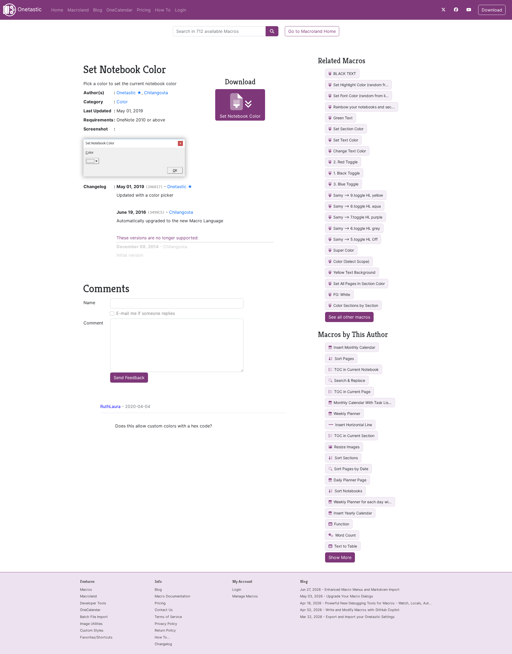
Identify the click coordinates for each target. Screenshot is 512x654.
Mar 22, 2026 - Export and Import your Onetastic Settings (347, 617)
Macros (86, 590)
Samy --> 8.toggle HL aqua (356, 206)
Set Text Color (345, 140)
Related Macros (341, 60)
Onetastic (29, 9)
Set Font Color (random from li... (360, 95)
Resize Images (346, 447)
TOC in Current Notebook (356, 369)
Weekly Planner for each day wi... (362, 502)
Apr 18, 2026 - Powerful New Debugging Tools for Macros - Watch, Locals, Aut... (366, 603)
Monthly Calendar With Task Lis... (362, 402)
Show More (340, 557)
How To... (162, 637)
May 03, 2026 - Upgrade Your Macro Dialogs (336, 596)
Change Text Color (349, 151)
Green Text (342, 118)
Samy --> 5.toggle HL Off (355, 239)
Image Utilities (91, 624)
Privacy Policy (166, 624)
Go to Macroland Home (312, 31)
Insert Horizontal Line (353, 424)
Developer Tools (93, 603)
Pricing (144, 10)
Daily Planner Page (349, 480)
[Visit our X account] (443, 10)
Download (492, 10)
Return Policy (165, 630)
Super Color (343, 250)
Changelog (163, 644)
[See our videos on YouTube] (469, 10)
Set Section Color (347, 128)
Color (122, 101)
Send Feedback (129, 377)
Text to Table (345, 546)
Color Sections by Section (355, 305)
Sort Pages (344, 358)
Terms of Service (168, 617)
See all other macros (349, 317)
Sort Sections (346, 457)
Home (57, 10)
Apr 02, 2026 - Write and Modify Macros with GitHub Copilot (349, 610)
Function (341, 524)
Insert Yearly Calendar (352, 513)
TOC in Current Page (351, 391)
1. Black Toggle (346, 173)
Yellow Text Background (353, 272)
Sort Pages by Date (350, 468)
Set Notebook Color (240, 116)
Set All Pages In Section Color (358, 283)
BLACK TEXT (344, 73)
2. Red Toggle (345, 162)
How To (163, 10)
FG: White (341, 294)
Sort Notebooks (348, 491)
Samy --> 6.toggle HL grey (356, 228)
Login (180, 10)
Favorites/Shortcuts (96, 637)
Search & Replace (349, 380)
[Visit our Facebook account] (456, 10)
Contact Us (164, 610)
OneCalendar (119, 10)
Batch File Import (94, 617)
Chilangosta (156, 92)
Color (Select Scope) (350, 261)
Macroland (78, 10)
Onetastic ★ (129, 92)
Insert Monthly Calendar (354, 347)
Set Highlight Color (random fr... (360, 84)
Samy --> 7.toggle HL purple (357, 217)
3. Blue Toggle (345, 184)
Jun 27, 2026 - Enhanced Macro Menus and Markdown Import (349, 590)
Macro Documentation (172, 596)
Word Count (345, 535)
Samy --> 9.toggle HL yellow (357, 195)
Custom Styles (91, 630)
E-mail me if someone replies (145, 313)
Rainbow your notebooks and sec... (363, 107)
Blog (97, 10)
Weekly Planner (346, 413)
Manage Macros (245, 596)
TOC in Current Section (353, 435)
